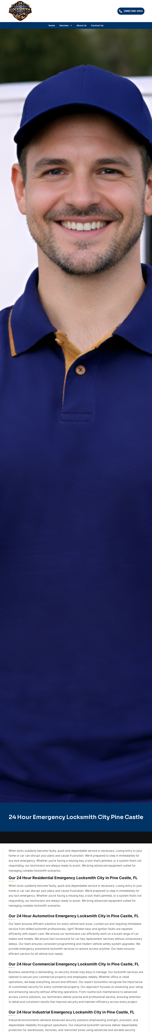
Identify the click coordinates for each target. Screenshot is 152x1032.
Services (64, 25)
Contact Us (97, 25)
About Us (82, 25)
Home (52, 25)
